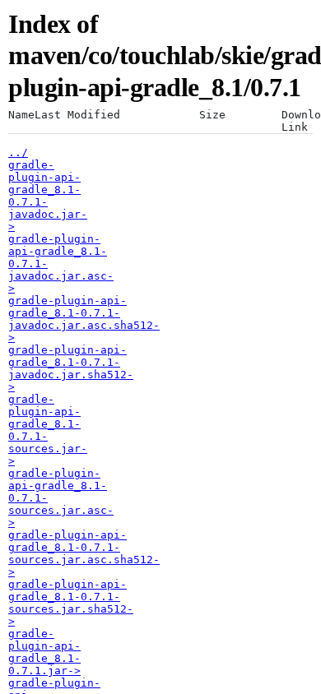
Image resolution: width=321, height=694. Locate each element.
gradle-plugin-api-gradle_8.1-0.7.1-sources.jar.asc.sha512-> (84, 553)
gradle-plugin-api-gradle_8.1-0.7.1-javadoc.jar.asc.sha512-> (84, 319)
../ (18, 152)
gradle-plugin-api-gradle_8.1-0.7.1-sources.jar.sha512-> (70, 602)
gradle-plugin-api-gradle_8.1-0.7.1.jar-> (44, 652)
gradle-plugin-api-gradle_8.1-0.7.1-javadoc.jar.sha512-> (70, 368)
